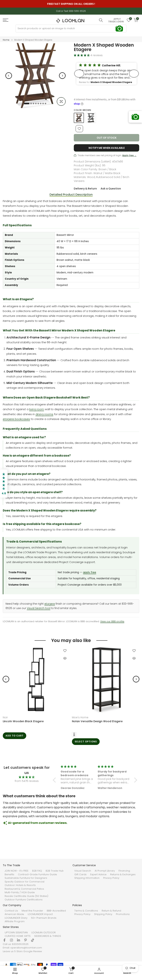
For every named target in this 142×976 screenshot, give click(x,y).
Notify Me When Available (107, 148)
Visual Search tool (38, 608)
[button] (106, 74)
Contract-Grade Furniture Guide (37, 874)
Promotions (123, 914)
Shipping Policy (103, 914)
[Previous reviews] (79, 73)
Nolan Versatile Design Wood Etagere (97, 721)
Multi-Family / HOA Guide (20, 892)
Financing (124, 870)
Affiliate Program (15, 921)
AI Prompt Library (105, 870)
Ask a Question (111, 188)
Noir (5, 717)
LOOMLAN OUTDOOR (43, 932)
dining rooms (44, 414)
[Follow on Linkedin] (18, 940)
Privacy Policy (111, 878)
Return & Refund (111, 910)
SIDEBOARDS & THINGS (47, 936)
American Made (14, 914)
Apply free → (129, 155)
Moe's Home (80, 717)
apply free (89, 572)
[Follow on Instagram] (11, 940)
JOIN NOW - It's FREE (16, 870)
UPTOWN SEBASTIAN (16, 932)
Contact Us (11, 910)
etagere (49, 604)
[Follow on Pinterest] (25, 940)
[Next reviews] (133, 73)
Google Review (32, 951)
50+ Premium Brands (43, 918)
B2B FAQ (37, 870)
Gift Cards (80, 874)
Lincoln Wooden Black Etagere (23, 721)
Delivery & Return (85, 188)
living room (36, 409)
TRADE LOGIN (116, 22)
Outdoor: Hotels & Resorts (20, 885)
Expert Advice (98, 874)
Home (6, 40)
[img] (26, 777)
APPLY (117, 19)
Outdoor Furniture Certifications (24, 899)
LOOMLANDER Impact (40, 914)
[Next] (62, 75)
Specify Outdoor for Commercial (24, 881)
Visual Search (82, 870)
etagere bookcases (16, 419)
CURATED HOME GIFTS (18, 936)
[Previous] (9, 75)
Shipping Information (86, 878)
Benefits (9, 874)
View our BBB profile (112, 621)
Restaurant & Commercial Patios (24, 889)
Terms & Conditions (86, 910)
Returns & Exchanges (123, 874)
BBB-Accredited (56, 910)
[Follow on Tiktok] (32, 940)
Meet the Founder (32, 910)
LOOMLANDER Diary (16, 918)
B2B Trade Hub (55, 870)
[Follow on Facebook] (4, 940)
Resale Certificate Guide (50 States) (26, 896)
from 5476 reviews (27, 781)
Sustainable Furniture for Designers (26, 878)
